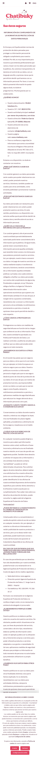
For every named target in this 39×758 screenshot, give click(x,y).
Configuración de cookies (20, 752)
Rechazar (25, 748)
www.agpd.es (9, 504)
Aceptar (14, 748)
